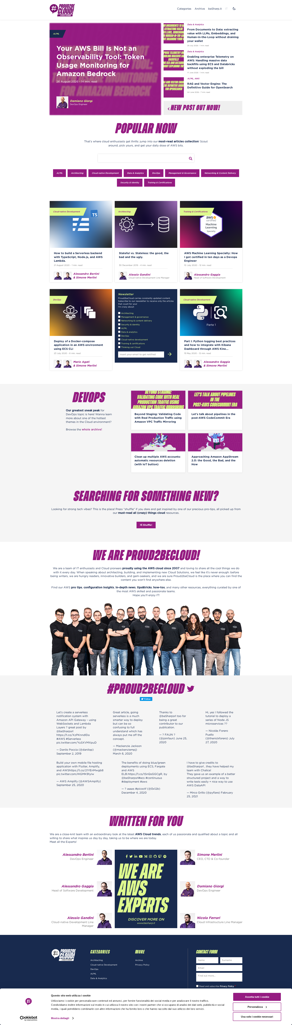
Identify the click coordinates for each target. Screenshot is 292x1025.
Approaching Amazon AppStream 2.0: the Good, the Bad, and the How (214, 460)
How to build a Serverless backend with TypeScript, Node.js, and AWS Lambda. (78, 257)
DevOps (156, 173)
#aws (143, 781)
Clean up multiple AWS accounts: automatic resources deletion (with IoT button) (158, 460)
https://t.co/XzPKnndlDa (73, 734)
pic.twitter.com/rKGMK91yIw (75, 773)
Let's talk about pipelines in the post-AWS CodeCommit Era (213, 416)
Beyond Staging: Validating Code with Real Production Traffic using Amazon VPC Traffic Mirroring (158, 418)
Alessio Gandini (80, 918)
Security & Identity (129, 183)
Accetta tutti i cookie (257, 996)
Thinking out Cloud (130, 347)
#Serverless (73, 738)
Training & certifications (133, 343)
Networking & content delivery (136, 321)
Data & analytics (129, 332)
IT (226, 8)
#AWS (60, 738)
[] (168, 354)
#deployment (130, 781)
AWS (196, 79)
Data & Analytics (195, 24)
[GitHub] (155, 856)
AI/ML (56, 34)
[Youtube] (140, 856)
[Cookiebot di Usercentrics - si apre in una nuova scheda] (28, 1018)
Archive (200, 8)
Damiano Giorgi (210, 886)
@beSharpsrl (64, 731)
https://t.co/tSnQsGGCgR (145, 773)
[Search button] (190, 159)
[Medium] (145, 856)
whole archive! (92, 429)
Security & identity (130, 324)
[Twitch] (160, 856)
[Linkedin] (135, 856)
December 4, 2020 (134, 792)
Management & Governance (182, 173)
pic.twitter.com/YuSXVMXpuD (76, 742)
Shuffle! (147, 525)
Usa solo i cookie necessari (257, 1016)
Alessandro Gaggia (77, 886)
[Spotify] (164, 856)
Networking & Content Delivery (220, 173)
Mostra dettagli (60, 1018)
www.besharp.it (146, 923)
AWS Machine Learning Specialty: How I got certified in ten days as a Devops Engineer (211, 257)
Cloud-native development (134, 339)
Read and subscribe (217, 986)
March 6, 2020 (122, 753)
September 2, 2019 (68, 753)
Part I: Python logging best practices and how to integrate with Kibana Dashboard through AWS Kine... (209, 345)
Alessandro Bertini (77, 854)
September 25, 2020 (70, 784)
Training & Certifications (160, 183)
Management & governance (135, 317)
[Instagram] (150, 856)
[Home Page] (62, 9)
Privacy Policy (142, 965)
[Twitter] (131, 856)
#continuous (153, 777)
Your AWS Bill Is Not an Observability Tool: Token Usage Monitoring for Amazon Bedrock (100, 60)
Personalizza (255, 1006)
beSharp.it (215, 8)
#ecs (141, 777)
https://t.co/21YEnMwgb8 (86, 770)
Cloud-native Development (105, 173)
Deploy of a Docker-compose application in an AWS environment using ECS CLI (78, 345)
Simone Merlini (209, 854)
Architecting (77, 173)
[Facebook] (127, 856)
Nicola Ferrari (208, 918)
